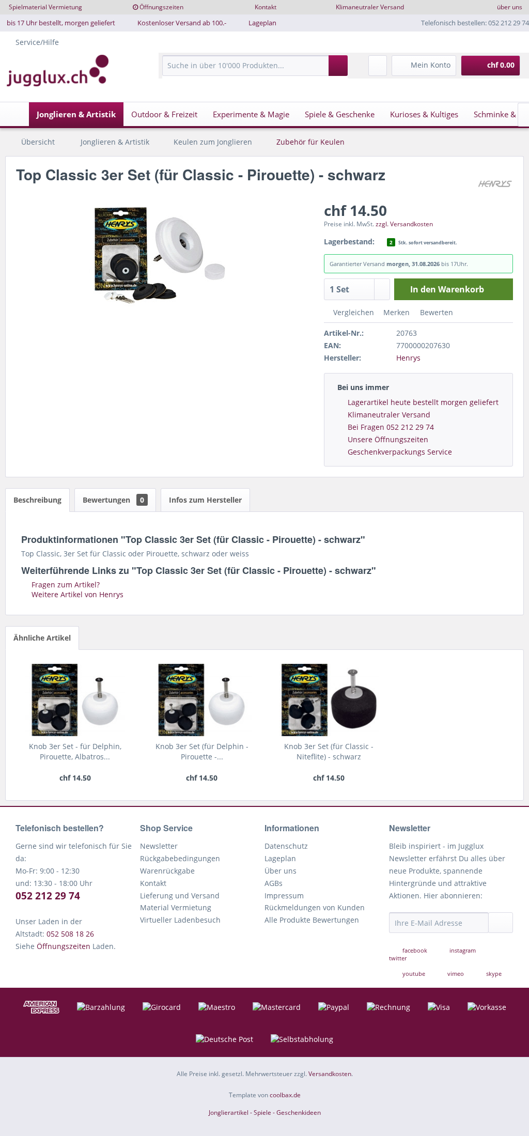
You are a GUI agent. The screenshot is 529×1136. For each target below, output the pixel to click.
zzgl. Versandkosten (404, 224)
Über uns (280, 871)
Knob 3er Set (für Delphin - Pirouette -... (201, 751)
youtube (414, 973)
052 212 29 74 (47, 895)
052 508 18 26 (70, 934)
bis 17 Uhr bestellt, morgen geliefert (61, 22)
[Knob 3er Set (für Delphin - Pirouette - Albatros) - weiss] (202, 700)
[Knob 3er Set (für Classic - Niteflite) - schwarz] (329, 700)
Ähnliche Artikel (42, 638)
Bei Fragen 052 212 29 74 (391, 427)
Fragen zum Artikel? (64, 584)
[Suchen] (338, 65)
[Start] (16, 114)
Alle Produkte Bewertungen (311, 920)
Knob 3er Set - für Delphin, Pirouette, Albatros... (75, 751)
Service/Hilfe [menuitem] (37, 42)
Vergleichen (352, 312)
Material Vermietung (175, 907)
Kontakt (265, 7)
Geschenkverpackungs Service (400, 452)
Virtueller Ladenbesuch (180, 920)
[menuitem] (254, 70)
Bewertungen (113, 500)
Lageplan (262, 22)
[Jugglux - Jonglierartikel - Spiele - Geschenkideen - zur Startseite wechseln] (58, 71)
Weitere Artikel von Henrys (76, 594)
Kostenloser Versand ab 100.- (181, 22)
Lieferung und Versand (180, 895)
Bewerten (435, 312)
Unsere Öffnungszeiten (388, 439)
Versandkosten (329, 1073)
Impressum (284, 895)
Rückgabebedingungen (180, 858)
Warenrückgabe (167, 871)
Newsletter (159, 846)
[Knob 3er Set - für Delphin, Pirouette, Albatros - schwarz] (75, 700)
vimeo (455, 973)
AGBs (273, 883)
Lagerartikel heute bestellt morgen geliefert (423, 402)
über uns (509, 7)
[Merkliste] (377, 65)
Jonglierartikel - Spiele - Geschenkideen (265, 1112)
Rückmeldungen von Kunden (314, 907)
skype (493, 973)
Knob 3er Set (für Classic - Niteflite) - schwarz (329, 751)
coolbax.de (285, 1095)
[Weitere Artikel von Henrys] (495, 185)
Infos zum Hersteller (205, 500)
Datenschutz (286, 846)
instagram (462, 950)
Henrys (408, 358)
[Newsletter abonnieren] (500, 922)
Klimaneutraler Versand (370, 7)
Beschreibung (37, 500)
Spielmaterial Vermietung (45, 7)
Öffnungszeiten (161, 7)
